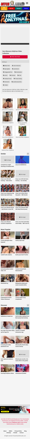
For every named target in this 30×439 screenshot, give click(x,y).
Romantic (6, 81)
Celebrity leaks (19, 424)
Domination (19, 72)
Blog (25, 431)
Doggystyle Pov (8, 72)
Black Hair (7, 65)
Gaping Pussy (7, 78)
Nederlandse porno (11, 424)
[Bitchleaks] (13, 4)
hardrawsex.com (6, 420)
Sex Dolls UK (4, 419)
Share (5, 62)
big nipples (7, 68)
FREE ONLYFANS (4, 8)
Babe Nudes (9, 422)
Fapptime (13, 420)
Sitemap (8, 432)
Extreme (13, 75)
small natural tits (17, 81)
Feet (20, 75)
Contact (22, 432)
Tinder (6, 85)
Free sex (11, 8)
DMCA (10, 431)
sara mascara (16, 65)
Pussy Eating (18, 78)
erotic (5, 75)
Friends (15, 432)
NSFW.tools (10, 419)
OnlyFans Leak (16, 422)
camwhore (16, 68)
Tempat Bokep (23, 422)
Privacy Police (18, 431)
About (4, 431)
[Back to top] (27, 435)
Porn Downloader (24, 419)
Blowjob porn (16, 419)
